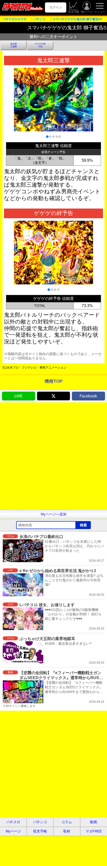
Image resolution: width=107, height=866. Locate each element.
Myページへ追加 (53, 514)
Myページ (87, 11)
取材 (66, 831)
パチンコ (40, 822)
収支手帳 (73, 11)
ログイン (55, 7)
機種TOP (54, 381)
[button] (47, 136)
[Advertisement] (53, 455)
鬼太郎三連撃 (13, 45)
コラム (66, 822)
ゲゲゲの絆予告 (40, 45)
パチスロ (13, 822)
